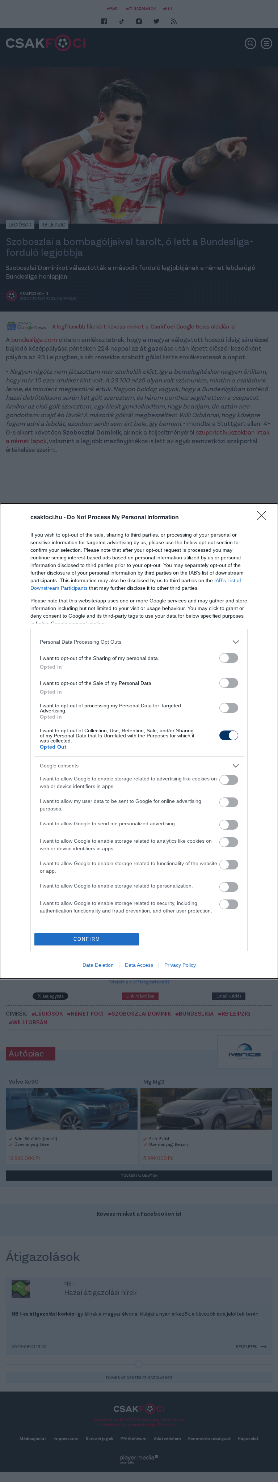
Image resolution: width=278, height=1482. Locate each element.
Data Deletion (98, 965)
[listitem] (139, 642)
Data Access (139, 965)
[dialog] (139, 741)
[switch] (228, 658)
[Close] (264, 518)
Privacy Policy (180, 965)
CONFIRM (86, 939)
